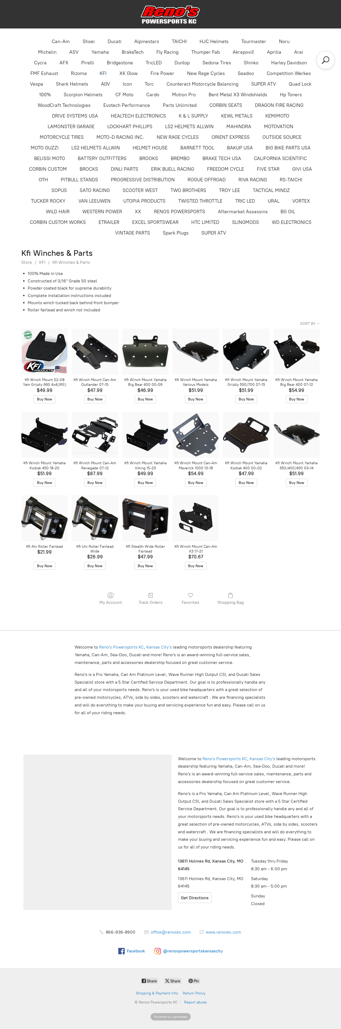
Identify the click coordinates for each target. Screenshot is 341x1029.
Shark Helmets (72, 84)
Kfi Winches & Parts (71, 262)
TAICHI (179, 41)
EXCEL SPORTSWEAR (155, 222)
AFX (63, 63)
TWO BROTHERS (188, 190)
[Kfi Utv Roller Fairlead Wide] (95, 518)
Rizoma (79, 73)
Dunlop (182, 63)
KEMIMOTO (277, 116)
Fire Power (162, 73)
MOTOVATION (278, 126)
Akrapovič (243, 52)
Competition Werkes (289, 73)
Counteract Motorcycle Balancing (202, 84)
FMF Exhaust (44, 73)
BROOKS (148, 158)
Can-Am (61, 41)
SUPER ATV (263, 84)
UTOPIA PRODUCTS (144, 201)
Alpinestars (146, 41)
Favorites (190, 602)
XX (138, 212)
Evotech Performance (126, 105)
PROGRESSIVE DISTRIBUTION (143, 180)
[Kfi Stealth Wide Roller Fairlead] (145, 518)
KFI (103, 73)
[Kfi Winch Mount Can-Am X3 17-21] (196, 518)
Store (26, 262)
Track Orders (151, 602)
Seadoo (246, 73)
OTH (43, 180)
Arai (298, 52)
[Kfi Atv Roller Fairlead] (44, 518)
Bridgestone (120, 63)
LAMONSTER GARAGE (71, 126)
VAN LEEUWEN (94, 201)
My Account (110, 602)
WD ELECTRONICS (291, 222)
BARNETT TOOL (197, 148)
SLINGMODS (245, 222)
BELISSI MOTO (49, 158)
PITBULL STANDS (79, 180)
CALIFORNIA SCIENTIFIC (280, 158)
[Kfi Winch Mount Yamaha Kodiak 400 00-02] (246, 435)
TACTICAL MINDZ (271, 190)
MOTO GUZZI (45, 148)
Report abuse (195, 1002)
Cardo (152, 95)
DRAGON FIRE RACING (279, 105)
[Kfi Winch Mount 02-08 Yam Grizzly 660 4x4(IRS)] (44, 352)
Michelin (47, 52)
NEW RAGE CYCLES (178, 137)
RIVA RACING (252, 180)
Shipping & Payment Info (157, 993)
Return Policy (194, 993)
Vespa (36, 84)
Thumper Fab (205, 52)
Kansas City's (159, 647)
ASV (74, 52)
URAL (273, 201)
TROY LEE (229, 190)
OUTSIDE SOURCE (282, 137)
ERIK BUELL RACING (172, 169)
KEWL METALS (237, 116)
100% (45, 95)
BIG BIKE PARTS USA (288, 148)
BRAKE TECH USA (221, 158)
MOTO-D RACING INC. (120, 137)
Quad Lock (300, 84)
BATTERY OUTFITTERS (102, 158)
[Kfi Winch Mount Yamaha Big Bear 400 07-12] (297, 352)
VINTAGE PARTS (132, 233)
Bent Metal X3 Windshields (238, 95)
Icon (127, 84)
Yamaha (100, 52)
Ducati (114, 41)
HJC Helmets (214, 41)
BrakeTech (133, 52)
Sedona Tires (216, 63)
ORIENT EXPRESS (231, 137)
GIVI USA (302, 169)
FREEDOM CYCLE (225, 169)
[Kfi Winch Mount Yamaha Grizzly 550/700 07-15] (246, 352)
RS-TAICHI (291, 180)
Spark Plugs (176, 233)
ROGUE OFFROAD (207, 180)
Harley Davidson (289, 63)
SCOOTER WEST (140, 190)
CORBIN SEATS (225, 105)
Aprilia (274, 52)
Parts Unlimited (180, 105)
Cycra (40, 63)
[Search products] (325, 60)
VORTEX (301, 201)
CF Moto (124, 95)
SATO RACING (95, 190)
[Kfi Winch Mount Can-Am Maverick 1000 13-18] (196, 435)
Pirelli (87, 63)
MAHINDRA (238, 126)
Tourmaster (253, 41)
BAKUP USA (240, 148)
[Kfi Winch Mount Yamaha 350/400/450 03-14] (297, 435)
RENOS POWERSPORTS (179, 212)
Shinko (251, 63)
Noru (284, 41)
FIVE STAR (268, 169)
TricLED (154, 63)
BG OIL (288, 212)
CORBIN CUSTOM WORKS (58, 222)
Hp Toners (291, 95)
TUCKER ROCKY (48, 201)
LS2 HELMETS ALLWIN (189, 126)
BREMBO (180, 158)
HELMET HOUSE (150, 148)
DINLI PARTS (124, 169)
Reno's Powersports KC (121, 647)
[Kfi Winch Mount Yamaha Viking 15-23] (145, 435)
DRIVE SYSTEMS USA (75, 116)
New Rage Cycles (206, 73)
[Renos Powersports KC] (170, 14)
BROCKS (89, 169)
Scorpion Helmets (83, 95)
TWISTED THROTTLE (200, 201)
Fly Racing (167, 52)
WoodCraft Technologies (64, 105)
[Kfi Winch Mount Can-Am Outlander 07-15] (95, 352)
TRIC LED (245, 201)
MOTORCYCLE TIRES (62, 137)
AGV (105, 84)
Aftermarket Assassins (243, 212)
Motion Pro (184, 95)
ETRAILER (109, 222)
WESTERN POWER (102, 212)
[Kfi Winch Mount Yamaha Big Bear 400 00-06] (145, 352)
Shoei (89, 41)
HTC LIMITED (205, 222)
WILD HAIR (58, 212)
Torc (149, 84)
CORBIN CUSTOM (48, 169)
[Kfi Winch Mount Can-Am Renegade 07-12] (95, 435)
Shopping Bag (230, 602)
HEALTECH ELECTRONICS (138, 116)
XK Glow (128, 73)
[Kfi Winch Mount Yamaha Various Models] (196, 352)
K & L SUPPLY (193, 116)
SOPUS (59, 190)
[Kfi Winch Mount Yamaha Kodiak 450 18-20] (44, 435)
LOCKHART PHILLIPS (129, 126)
